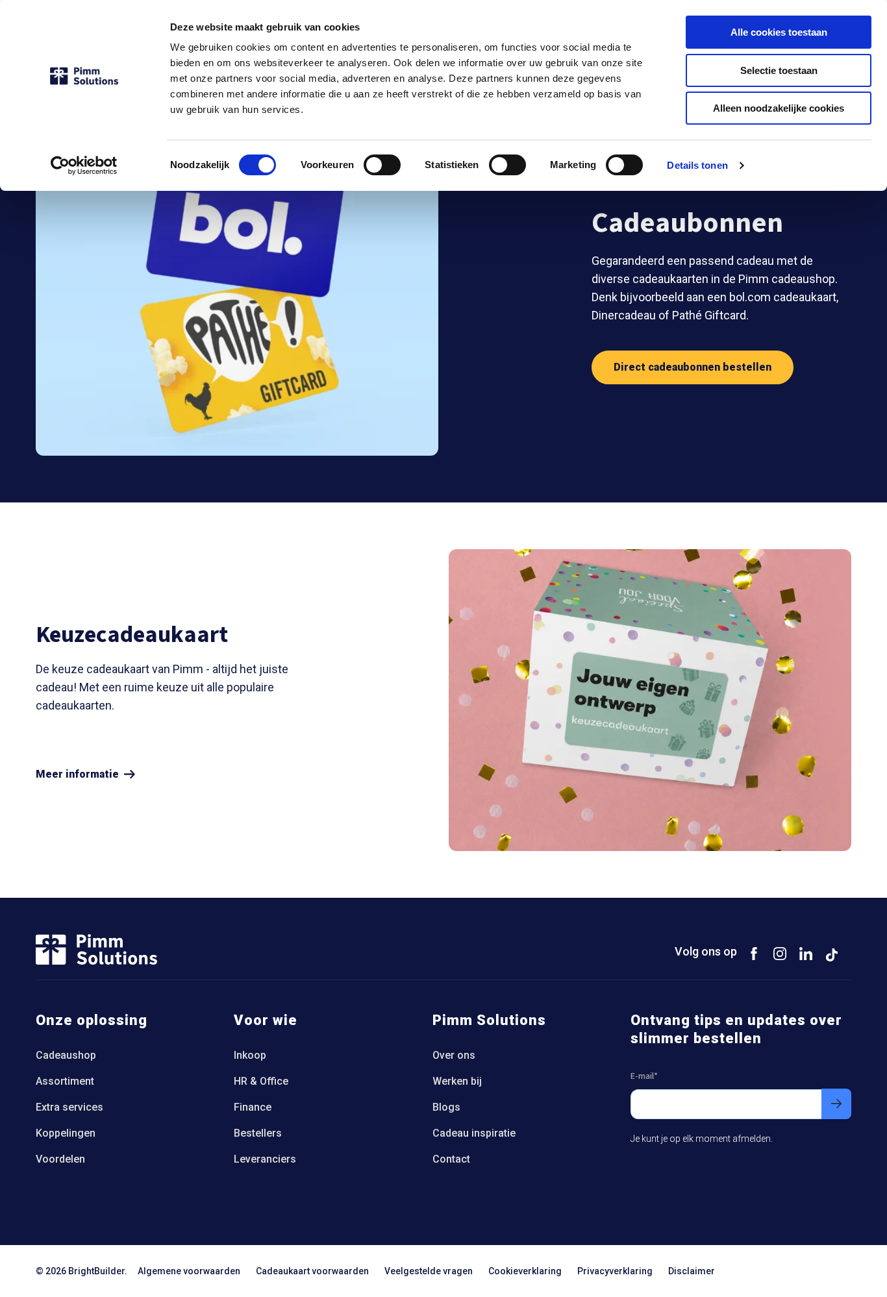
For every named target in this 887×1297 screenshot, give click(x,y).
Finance (252, 1107)
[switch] (382, 164)
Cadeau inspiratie (474, 1133)
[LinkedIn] (805, 953)
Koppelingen (65, 1133)
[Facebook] (753, 953)
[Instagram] (779, 953)
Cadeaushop (66, 1055)
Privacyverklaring (615, 1271)
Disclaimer (691, 1271)
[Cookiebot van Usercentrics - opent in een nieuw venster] (84, 165)
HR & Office (261, 1081)
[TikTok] (831, 953)
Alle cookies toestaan (779, 32)
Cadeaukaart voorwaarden (312, 1271)
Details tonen (697, 165)
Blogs (446, 1107)
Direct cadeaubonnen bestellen (692, 367)
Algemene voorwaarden (189, 1271)
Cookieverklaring (525, 1271)
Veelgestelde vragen (428, 1271)
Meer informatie (77, 774)
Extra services (69, 1107)
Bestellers (258, 1133)
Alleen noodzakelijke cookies (778, 108)
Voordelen (60, 1159)
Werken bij (457, 1081)
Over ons (453, 1055)
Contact (451, 1159)
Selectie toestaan (779, 70)
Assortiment (65, 1081)
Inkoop (250, 1055)
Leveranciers (265, 1159)
